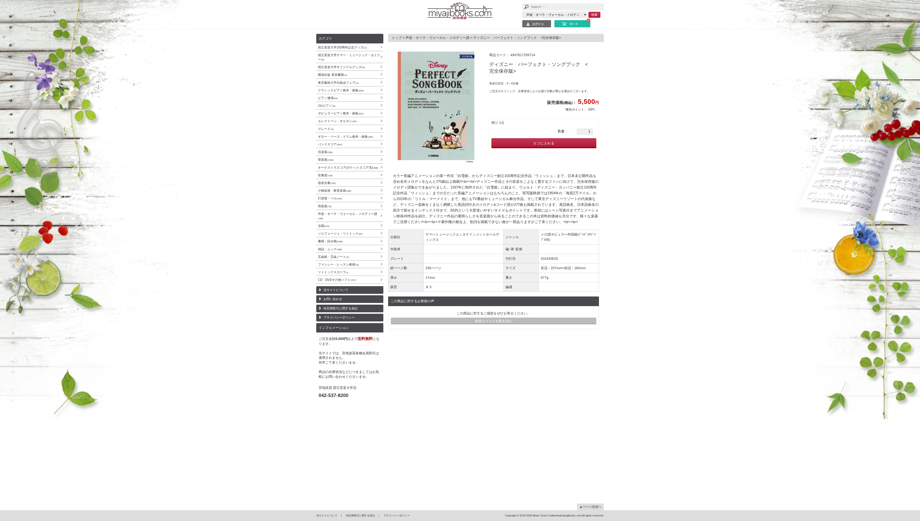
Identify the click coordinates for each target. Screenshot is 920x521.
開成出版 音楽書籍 (332, 75)
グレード (326, 129)
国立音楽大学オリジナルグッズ (341, 67)
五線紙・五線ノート (333, 257)
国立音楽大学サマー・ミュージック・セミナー (349, 57)
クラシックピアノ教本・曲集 (341, 90)
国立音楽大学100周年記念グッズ (342, 47)
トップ (397, 38)
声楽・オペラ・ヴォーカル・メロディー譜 (347, 216)
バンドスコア (330, 144)
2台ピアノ (326, 105)
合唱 (323, 226)
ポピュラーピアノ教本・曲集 (341, 113)
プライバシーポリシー (339, 317)
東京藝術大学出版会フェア (338, 82)
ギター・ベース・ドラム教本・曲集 (345, 136)
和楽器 (325, 206)
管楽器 (326, 159)
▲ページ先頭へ (590, 507)
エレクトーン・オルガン (337, 121)
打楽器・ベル (330, 198)
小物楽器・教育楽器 (334, 190)
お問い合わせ (332, 299)
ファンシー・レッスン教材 (338, 264)
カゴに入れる (544, 143)
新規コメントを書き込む (493, 321)
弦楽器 (325, 152)
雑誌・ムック (330, 249)
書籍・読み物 (330, 241)
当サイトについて (335, 290)
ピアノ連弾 (328, 98)
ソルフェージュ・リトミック (340, 233)
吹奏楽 (325, 175)
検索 (594, 15)
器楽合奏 (327, 183)
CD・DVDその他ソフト (337, 280)
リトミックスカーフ (333, 272)
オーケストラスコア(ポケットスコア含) (348, 167)
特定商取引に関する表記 (340, 308)
